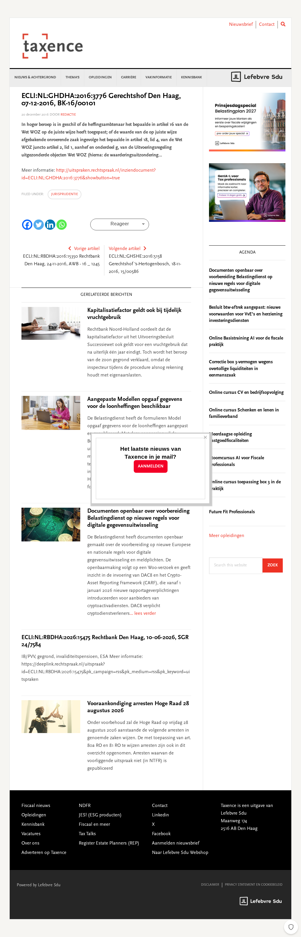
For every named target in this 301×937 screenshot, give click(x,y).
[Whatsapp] (61, 225)
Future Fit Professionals (232, 512)
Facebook (161, 834)
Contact (267, 24)
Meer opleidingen (226, 536)
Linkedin (160, 815)
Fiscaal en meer (94, 824)
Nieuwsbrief (241, 24)
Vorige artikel (87, 249)
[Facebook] (27, 225)
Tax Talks (87, 834)
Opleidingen (33, 815)
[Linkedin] (50, 225)
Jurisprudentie (64, 194)
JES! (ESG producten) (100, 815)
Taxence (60, 46)
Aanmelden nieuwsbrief (175, 843)
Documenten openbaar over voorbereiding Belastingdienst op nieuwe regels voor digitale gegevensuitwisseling (138, 518)
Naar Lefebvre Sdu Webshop (180, 852)
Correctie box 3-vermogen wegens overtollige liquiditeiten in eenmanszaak (241, 369)
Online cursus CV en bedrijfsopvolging (246, 392)
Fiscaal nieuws (35, 805)
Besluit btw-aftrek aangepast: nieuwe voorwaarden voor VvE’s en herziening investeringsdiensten (245, 314)
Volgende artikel (125, 249)
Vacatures (31, 834)
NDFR (85, 805)
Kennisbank (32, 824)
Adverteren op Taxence (43, 852)
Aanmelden (150, 466)
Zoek (275, 565)
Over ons (30, 843)
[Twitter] (39, 225)
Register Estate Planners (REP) (109, 843)
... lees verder (143, 613)
